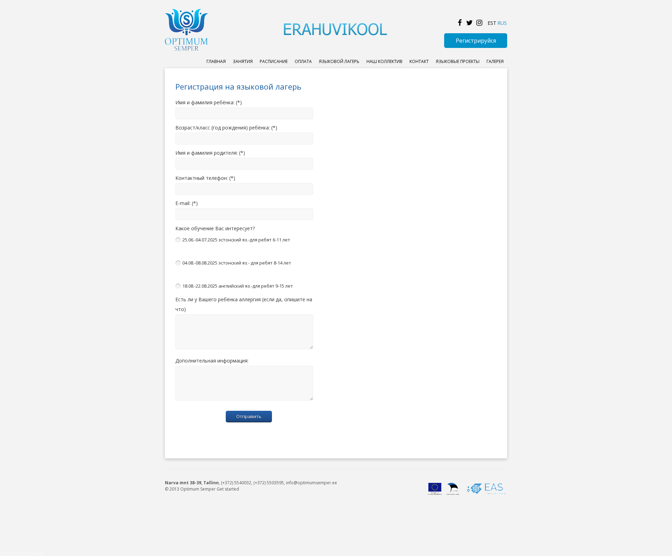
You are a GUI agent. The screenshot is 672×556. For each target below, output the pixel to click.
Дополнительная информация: (211, 360)
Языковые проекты (457, 61)
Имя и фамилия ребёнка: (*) (208, 102)
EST (492, 23)
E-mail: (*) (186, 203)
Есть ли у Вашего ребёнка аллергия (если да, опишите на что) (243, 304)
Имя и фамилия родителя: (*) (210, 152)
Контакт (419, 61)
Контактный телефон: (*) (205, 178)
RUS (502, 23)
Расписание (274, 61)
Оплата (303, 61)
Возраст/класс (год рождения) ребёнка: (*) (226, 127)
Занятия (243, 61)
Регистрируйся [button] (476, 40)
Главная (216, 61)
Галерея (495, 61)
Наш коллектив (384, 61)
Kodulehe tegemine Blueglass (23, 553)
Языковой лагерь (339, 61)
